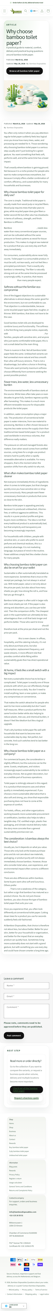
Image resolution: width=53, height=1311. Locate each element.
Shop (11, 1127)
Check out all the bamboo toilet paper (25, 1089)
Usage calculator (15, 1182)
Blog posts (13, 1166)
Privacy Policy (14, 1174)
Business (12, 1131)
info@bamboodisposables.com (22, 1212)
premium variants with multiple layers (26, 333)
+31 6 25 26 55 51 (16, 1215)
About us (12, 1135)
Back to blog (28, 963)
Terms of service (41, 1289)
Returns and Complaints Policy (20, 1190)
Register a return (15, 1178)
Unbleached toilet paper (18, 1155)
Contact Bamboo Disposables (34, 1286)
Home (11, 1123)
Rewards (12, 1143)
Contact (12, 1139)
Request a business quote (26, 1098)
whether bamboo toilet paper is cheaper (23, 625)
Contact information (14, 1294)
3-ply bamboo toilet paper (19, 1151)
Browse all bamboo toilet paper (24, 71)
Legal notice (44, 1294)
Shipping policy (31, 1294)
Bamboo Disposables (19, 1282)
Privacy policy (27, 1289)
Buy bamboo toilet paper (18, 1147)
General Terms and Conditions (20, 1186)
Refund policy (14, 1289)
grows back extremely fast (24, 227)
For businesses (11, 638)
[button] (4, 11)
